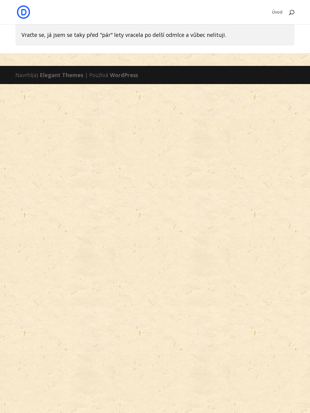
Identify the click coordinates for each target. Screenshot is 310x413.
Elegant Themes (61, 75)
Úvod (277, 12)
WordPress (124, 75)
